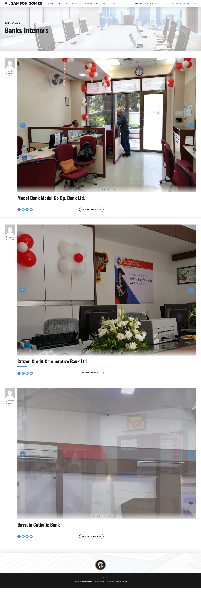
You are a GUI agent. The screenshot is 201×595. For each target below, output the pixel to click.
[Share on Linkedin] (27, 209)
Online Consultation (145, 3)
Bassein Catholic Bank (38, 524)
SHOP (105, 577)
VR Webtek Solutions (120, 581)
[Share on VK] (31, 209)
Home (50, 3)
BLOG (96, 577)
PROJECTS (76, 3)
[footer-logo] (100, 565)
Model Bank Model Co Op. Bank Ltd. (51, 197)
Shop (105, 3)
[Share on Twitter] (23, 209)
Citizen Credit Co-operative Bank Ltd (52, 361)
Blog (115, 3)
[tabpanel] (106, 125)
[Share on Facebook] (19, 209)
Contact (126, 3)
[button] (23, 125)
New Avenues (91, 3)
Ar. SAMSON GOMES (23, 3)
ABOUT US (62, 3)
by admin (11, 71)
